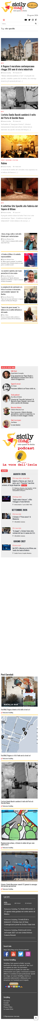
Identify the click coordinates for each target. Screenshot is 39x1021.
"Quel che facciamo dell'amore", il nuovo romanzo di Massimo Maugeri (12, 299)
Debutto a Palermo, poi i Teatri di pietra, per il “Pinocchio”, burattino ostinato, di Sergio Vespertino (18, 483)
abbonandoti (15, 978)
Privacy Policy (8, 1007)
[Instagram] (33, 20)
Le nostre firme (8, 1009)
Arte (2, 63)
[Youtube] (26, 20)
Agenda (4, 470)
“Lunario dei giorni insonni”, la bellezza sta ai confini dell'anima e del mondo (11, 309)
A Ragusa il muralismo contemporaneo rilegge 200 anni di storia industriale (17, 67)
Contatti (6, 1003)
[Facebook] (35, 20)
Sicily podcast (15, 395)
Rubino (4, 163)
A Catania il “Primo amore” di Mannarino (22, 518)
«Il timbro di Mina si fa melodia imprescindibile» (11, 255)
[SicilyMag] (14, 12)
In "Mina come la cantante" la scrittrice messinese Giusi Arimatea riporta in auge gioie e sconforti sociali (12, 263)
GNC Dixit (14, 371)
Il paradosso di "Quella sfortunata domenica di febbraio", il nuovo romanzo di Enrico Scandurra (12, 279)
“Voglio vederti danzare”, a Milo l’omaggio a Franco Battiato (22, 500)
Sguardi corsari (16, 384)
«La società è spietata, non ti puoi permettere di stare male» (11, 272)
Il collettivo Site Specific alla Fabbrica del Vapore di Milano (19, 207)
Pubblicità (7, 1005)
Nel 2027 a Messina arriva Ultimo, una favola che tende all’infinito (24, 549)
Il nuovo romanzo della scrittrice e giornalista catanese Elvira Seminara (11, 317)
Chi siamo (7, 1001)
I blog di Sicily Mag (8, 367)
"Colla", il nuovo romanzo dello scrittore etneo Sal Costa (12, 242)
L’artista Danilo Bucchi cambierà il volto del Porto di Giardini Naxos (18, 116)
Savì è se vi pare (16, 420)
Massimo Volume (16, 407)
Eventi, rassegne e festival (9, 160)
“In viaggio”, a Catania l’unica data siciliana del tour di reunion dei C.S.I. (24, 532)
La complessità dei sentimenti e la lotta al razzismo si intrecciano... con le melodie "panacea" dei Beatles (11, 290)
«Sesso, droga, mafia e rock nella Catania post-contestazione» (11, 235)
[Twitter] (29, 20)
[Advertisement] (19, 344)
